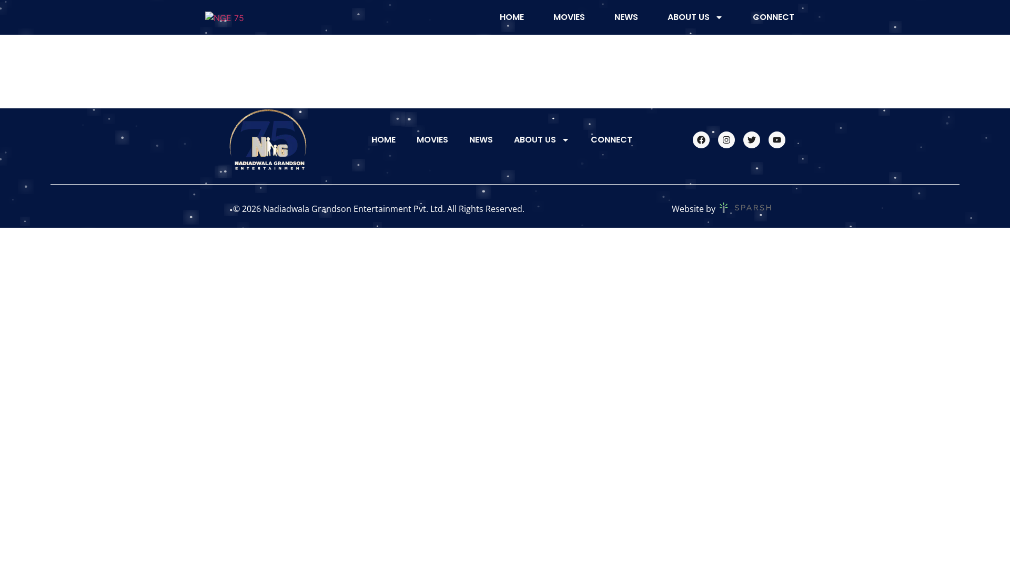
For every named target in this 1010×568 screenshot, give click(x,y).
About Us (689, 17)
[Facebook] (701, 139)
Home (512, 17)
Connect (773, 17)
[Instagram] (726, 139)
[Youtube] (777, 139)
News (626, 17)
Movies (569, 17)
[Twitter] (751, 139)
